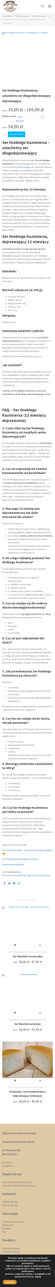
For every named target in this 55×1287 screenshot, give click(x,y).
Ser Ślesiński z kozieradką (27, 956)
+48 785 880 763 (10, 1201)
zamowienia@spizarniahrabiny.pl (19, 1185)
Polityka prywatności (12, 1221)
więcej (38, 1276)
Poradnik (6, 1228)
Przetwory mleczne (22, 16)
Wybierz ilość (9, 116)
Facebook (7, 1162)
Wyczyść (20, 120)
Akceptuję (10, 1282)
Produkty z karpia (11, 1251)
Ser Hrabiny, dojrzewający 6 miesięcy (20, 858)
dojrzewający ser (26, 167)
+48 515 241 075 (10, 1205)
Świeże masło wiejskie (13, 864)
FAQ (4, 1231)
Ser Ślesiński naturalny (27, 1024)
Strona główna (7, 16)
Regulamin (7, 1225)
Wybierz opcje (15, 946)
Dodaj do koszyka (17, 134)
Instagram (7, 1165)
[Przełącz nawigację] (49, 6)
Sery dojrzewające (39, 16)
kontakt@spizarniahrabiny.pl (17, 1182)
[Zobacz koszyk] (41, 6)
